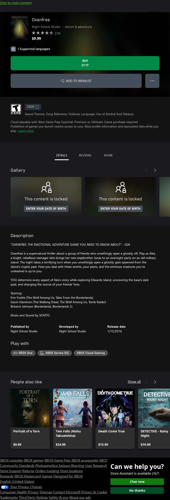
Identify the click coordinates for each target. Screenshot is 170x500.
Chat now (137, 481)
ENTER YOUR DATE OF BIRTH (46, 208)
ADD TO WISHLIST (78, 81)
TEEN (30, 106)
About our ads (80, 497)
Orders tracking (47, 470)
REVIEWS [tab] (85, 155)
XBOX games (33, 460)
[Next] (155, 170)
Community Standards (17, 465)
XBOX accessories (84, 460)
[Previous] (146, 170)
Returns (28, 470)
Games (47, 476)
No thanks (137, 490)
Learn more (26, 131)
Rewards (6, 476)
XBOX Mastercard (27, 476)
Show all (134, 381)
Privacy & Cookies (95, 492)
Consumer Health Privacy (19, 492)
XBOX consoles (11, 460)
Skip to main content (16, 2)
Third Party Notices (33, 497)
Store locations (71, 470)
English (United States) (17, 481)
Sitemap (46, 492)
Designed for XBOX (68, 476)
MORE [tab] (108, 155)
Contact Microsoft (66, 492)
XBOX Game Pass (57, 460)
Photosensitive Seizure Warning (59, 465)
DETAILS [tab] (61, 155)
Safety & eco (58, 497)
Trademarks (9, 497)
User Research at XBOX (103, 465)
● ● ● (152, 81)
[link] (30, 419)
